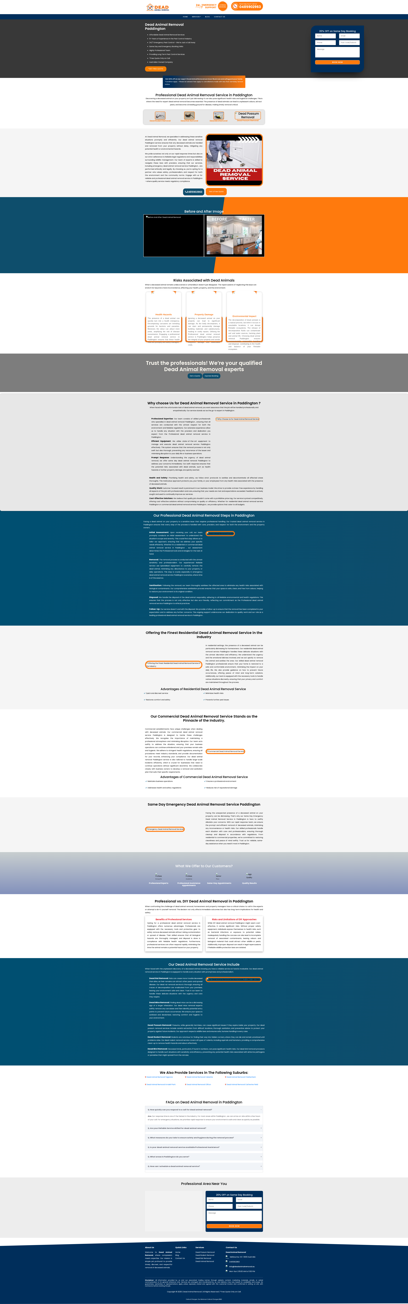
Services (196, 17)
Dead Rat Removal (203, 1258)
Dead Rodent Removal (205, 1255)
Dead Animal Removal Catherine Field (242, 1084)
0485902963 (250, 6)
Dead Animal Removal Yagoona (160, 1077)
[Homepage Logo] (158, 7)
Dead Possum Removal (205, 1252)
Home (185, 17)
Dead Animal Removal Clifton (199, 1084)
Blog (207, 17)
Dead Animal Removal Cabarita (200, 1077)
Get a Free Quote (216, 191)
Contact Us (219, 17)
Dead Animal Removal (205, 1261)
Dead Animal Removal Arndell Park (161, 1084)
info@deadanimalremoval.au (242, 1266)
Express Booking (211, 376)
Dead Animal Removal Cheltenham (241, 1077)
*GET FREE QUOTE (155, 69)
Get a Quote (195, 376)
